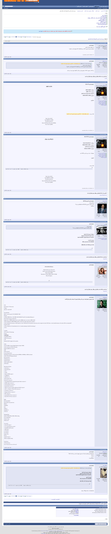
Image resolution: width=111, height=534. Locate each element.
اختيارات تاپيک (7, 40)
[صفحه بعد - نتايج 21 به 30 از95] (9, 36)
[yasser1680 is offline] (102, 271)
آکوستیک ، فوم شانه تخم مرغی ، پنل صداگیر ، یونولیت (97, 17)
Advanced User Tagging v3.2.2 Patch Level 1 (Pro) (48, 530)
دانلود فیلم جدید (103, 16)
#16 (4, 221)
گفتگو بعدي (53, 499)
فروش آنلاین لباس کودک (102, 24)
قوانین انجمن (41, 31)
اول (23, 36)
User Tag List (105, 505)
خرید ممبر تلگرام (103, 21)
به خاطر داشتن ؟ (36, 2)
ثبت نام (19, 0)
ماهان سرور (104, 15)
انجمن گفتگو (97, 6)
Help (23, 0)
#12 (4, 58)
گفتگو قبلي (57, 499)
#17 (4, 262)
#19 (4, 449)
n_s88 (106, 78)
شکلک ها (77, 510)
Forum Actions (105, 8)
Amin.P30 (101, 195)
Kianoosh (105, 195)
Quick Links (99, 8)
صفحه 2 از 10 (29, 36)
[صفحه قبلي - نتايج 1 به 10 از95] (20, 36)
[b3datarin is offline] (102, 304)
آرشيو (7, 523)
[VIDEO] (77, 512)
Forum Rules (76, 515)
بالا (4, 523)
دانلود (9, 523)
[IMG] (76, 511)
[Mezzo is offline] (101, 230)
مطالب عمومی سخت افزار (89, 10)
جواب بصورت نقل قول (7, 56)
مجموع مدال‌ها (104, 104)
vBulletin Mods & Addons (61, 530)
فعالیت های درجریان (103, 6)
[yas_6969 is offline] (103, 473)
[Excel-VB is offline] (102, 208)
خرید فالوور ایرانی (103, 19)
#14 (4, 134)
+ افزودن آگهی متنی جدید (101, 26)
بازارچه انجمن (91, 6)
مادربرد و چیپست (80, 10)
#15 (4, 198)
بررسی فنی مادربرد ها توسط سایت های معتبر (96, 38)
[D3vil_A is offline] (101, 91)
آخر (6, 36)
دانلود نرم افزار (85, 6)
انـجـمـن (102, 10)
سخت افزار (97, 10)
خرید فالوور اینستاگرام (102, 20)
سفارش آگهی (79, 6)
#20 (4, 463)
